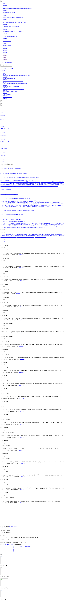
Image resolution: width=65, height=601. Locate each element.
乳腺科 (14, 237)
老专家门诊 (3, 234)
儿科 (58, 234)
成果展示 (9, 41)
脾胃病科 (17, 235)
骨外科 (18, 234)
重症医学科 (35, 234)
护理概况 (5, 26)
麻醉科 (25, 234)
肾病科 (52, 234)
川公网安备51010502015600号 (24, 546)
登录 (2, 70)
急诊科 (23, 235)
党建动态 (5, 17)
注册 (4, 70)
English (10, 62)
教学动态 (9, 36)
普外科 (15, 234)
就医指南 (25, 8)
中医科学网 (3, 528)
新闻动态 (5, 12)
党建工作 (5, 15)
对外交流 (10, 45)
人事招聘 (13, 12)
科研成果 (13, 31)
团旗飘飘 (17, 17)
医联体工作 (5, 45)
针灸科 (39, 234)
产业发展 (5, 38)
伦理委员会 (21, 31)
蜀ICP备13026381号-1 (9, 544)
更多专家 (3, 241)
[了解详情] (21, 254)
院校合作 (5, 36)
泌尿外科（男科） (25, 237)
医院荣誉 (17, 8)
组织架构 (13, 8)
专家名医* (12, 22)
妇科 (56, 234)
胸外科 (60, 234)
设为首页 (3, 62)
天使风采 (9, 26)
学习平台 (7, 68)
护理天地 (5, 24)
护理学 (40, 237)
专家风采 (5, 57)
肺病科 (3, 235)
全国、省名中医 (6, 22)
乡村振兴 (13, 17)
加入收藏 (7, 62)
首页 (4, 3)
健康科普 (5, 50)
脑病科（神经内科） (45, 235)
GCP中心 (17, 31)
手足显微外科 (11, 235)
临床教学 (5, 34)
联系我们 (21, 8)
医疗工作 (5, 19)
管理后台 (11, 526)
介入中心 (37, 237)
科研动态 (5, 31)
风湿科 (59, 235)
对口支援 (21, 17)
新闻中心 (5, 10)
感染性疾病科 (33, 235)
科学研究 (5, 29)
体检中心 (44, 237)
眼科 (62, 235)
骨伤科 (11, 234)
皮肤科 (20, 235)
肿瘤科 (51, 235)
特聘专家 (17, 22)
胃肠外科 (8, 234)
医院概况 (5, 5)
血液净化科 (10, 237)
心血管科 (38, 235)
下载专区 (15, 526)
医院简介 (5, 8)
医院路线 (3, 68)
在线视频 (11, 68)
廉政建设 (9, 17)
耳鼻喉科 (19, 237)
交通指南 (29, 8)
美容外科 (55, 235)
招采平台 (5, 48)
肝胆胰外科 (30, 234)
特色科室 (5, 59)
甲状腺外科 (31, 237)
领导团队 (9, 8)
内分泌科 (28, 235)
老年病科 (22, 234)
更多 (2, 165)
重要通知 (9, 12)
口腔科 (6, 235)
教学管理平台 (14, 36)
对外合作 (5, 43)
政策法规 (17, 26)
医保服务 (25, 22)
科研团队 (9, 31)
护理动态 (13, 26)
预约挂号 (21, 22)
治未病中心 (48, 234)
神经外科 (44, 234)
